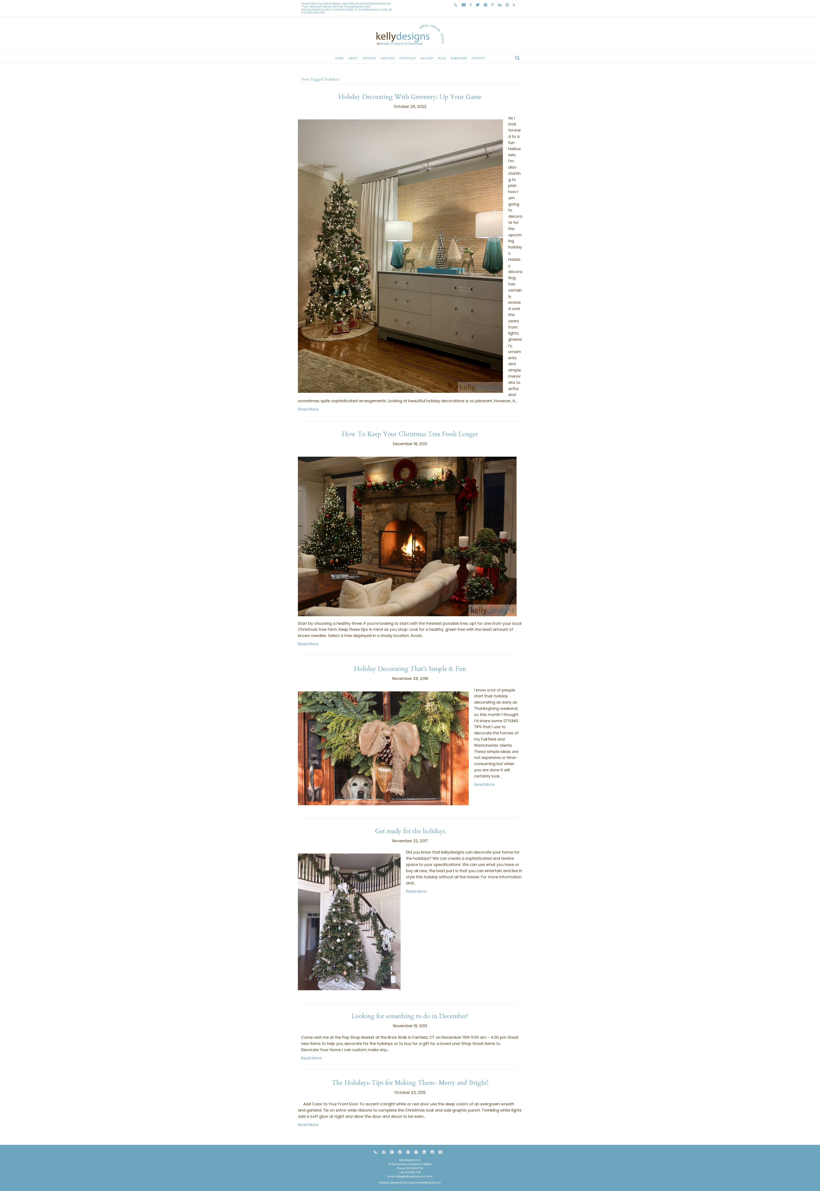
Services (388, 58)
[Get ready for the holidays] (349, 921)
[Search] (516, 58)
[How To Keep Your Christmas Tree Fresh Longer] (407, 536)
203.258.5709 (316, 12)
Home (339, 58)
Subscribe (459, 58)
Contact (478, 58)
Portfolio (407, 58)
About (353, 58)
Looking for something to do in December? (410, 1016)
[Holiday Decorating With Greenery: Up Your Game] (400, 255)
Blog (442, 58)
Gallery (426, 58)
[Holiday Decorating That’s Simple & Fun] (383, 748)
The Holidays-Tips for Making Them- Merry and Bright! (410, 1082)
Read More (308, 409)
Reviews (369, 58)
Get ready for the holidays (410, 831)
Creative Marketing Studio (424, 1182)
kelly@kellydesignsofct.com (414, 1176)
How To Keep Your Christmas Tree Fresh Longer (410, 434)
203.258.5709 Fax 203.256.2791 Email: (405, 1172)
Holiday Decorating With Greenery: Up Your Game (410, 96)
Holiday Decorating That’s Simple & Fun (410, 668)
